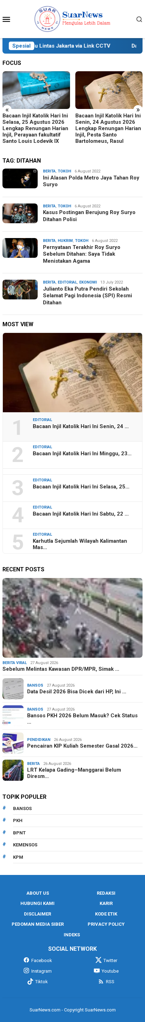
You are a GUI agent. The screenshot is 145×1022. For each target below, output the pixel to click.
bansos (22, 808)
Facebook (41, 960)
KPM (18, 857)
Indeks (72, 934)
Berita (49, 171)
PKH (18, 820)
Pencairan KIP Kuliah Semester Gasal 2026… (82, 746)
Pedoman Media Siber (38, 924)
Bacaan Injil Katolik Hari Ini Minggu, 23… (82, 453)
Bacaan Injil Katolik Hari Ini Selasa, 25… (81, 486)
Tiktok (41, 981)
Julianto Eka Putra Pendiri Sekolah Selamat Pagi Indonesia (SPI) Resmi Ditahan (87, 296)
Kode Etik (106, 914)
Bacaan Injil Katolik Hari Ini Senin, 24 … (81, 426)
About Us (37, 893)
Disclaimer (37, 914)
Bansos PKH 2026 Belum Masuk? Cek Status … (82, 718)
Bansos (35, 685)
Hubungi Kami (37, 903)
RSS (110, 981)
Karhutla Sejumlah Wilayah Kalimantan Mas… (80, 544)
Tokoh (64, 171)
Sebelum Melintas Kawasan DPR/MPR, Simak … (60, 669)
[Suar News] (73, 18)
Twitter (110, 960)
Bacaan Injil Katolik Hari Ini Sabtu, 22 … (81, 514)
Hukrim (65, 240)
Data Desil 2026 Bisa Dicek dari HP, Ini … (76, 691)
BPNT (19, 832)
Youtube (110, 971)
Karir (106, 903)
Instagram (41, 971)
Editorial (67, 282)
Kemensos (25, 844)
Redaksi (106, 893)
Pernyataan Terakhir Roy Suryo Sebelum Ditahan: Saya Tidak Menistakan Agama (81, 254)
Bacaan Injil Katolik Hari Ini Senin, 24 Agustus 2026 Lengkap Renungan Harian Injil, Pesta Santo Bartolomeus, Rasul (108, 128)
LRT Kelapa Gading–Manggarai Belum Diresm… (74, 773)
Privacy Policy (106, 924)
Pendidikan (38, 739)
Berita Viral (14, 663)
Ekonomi (88, 282)
